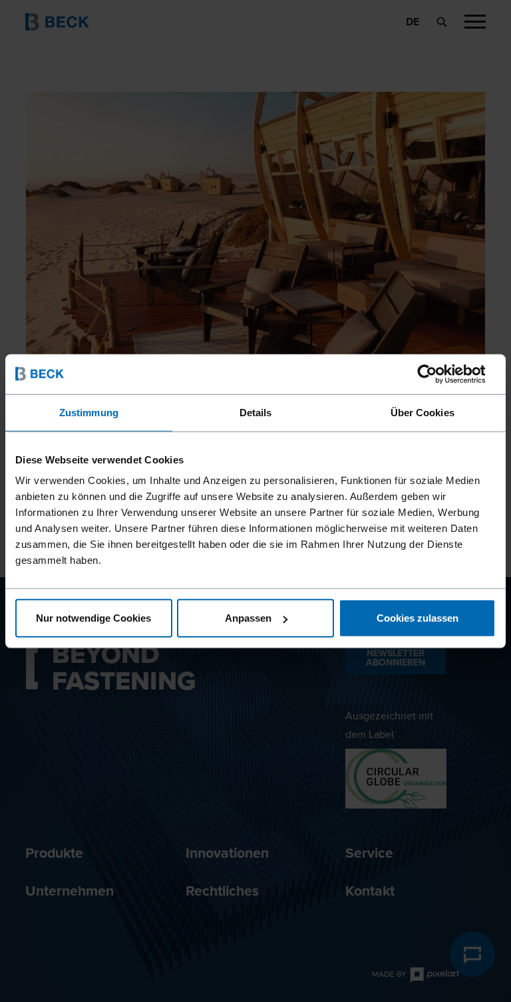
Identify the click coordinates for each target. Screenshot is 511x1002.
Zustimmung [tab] (88, 412)
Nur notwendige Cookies (93, 618)
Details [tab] (256, 412)
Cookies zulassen (417, 618)
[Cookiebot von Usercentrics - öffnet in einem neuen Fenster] (437, 374)
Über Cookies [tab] (422, 412)
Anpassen (248, 618)
